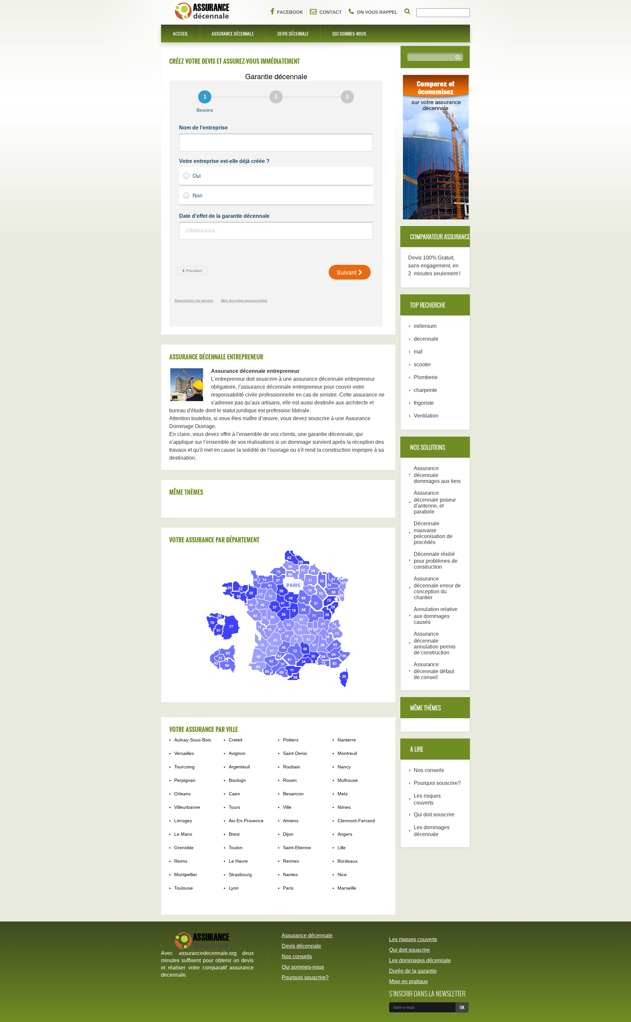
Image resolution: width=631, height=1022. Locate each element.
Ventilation (426, 416)
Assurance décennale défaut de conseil (434, 671)
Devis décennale (293, 33)
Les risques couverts (413, 939)
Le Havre (238, 861)
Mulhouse (348, 780)
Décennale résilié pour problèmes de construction (435, 560)
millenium (425, 326)
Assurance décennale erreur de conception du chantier (437, 588)
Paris (288, 888)
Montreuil (347, 753)
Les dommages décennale (420, 960)
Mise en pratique (408, 981)
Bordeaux (348, 861)
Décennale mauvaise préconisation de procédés (433, 533)
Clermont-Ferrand (356, 820)
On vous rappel (377, 12)
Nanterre (347, 739)
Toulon (236, 847)
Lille (342, 847)
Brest (234, 834)
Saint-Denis (295, 753)
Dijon (288, 834)
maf (418, 351)
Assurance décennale (233, 33)
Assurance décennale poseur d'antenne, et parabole (435, 502)
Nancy (344, 766)
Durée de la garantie (413, 971)
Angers (345, 834)
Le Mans (183, 834)
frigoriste (424, 403)
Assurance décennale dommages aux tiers (437, 475)
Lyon (234, 888)
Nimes (344, 807)
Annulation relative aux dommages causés (435, 615)
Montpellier (185, 874)
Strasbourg (240, 874)
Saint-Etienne (297, 847)
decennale (426, 339)
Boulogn (237, 780)
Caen (234, 793)
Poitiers (290, 739)
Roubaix (291, 766)
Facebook (290, 12)
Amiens (290, 820)
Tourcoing (184, 766)
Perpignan (185, 780)
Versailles (184, 753)
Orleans (182, 793)
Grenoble (184, 847)
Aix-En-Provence (246, 820)
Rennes (291, 861)
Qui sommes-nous (349, 33)
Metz (343, 793)
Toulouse (183, 888)
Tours (234, 807)
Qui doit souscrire (434, 814)
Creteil (235, 739)
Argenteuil (239, 766)
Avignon (237, 753)
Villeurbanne (187, 807)
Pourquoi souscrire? (437, 783)
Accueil (180, 33)
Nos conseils (429, 770)
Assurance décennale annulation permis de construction (435, 643)
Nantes (290, 874)
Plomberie (426, 377)
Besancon (293, 793)
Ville (287, 807)
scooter (422, 364)
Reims (180, 861)
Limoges (183, 820)
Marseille (347, 888)
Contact (330, 12)
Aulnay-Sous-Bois (192, 739)
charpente (425, 390)
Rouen (290, 780)
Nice (342, 874)
